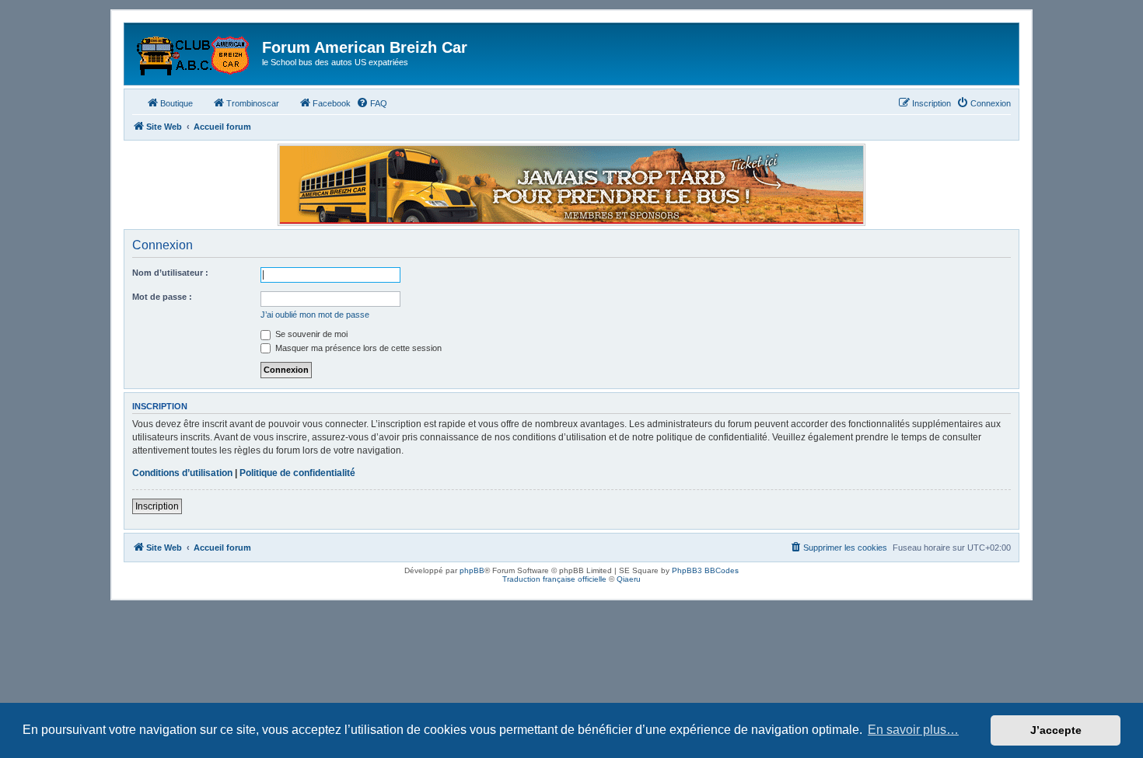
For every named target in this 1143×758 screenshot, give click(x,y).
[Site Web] (195, 52)
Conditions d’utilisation (182, 473)
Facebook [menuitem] (332, 103)
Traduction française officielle (554, 579)
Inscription (157, 506)
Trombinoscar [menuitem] (252, 103)
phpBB (472, 570)
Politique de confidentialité (297, 473)
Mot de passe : (162, 296)
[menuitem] (371, 103)
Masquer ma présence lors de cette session (357, 348)
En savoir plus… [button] (913, 729)
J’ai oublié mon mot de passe (314, 314)
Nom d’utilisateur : (170, 272)
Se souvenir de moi (310, 334)
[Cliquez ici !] (571, 185)
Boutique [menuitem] (176, 103)
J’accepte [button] (1056, 730)
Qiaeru (629, 579)
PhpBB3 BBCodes (705, 570)
